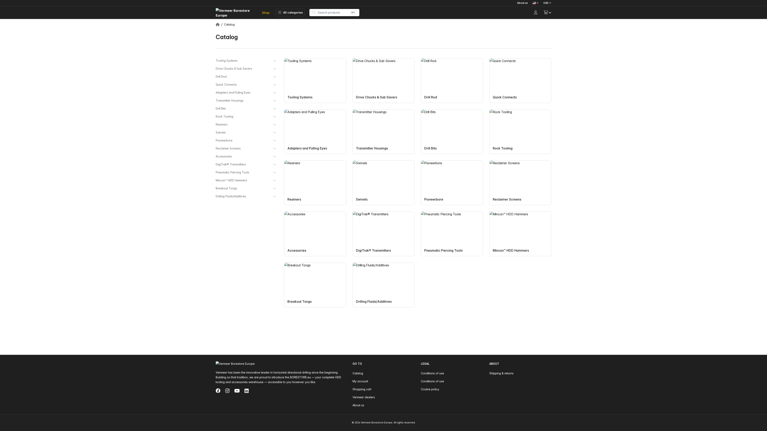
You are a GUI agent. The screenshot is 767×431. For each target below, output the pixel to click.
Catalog (358, 373)
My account (360, 381)
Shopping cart (362, 389)
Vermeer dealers (364, 397)
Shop (265, 12)
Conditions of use (432, 373)
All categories (293, 12)
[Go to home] (236, 12)
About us (522, 2)
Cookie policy (430, 389)
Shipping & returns (501, 373)
